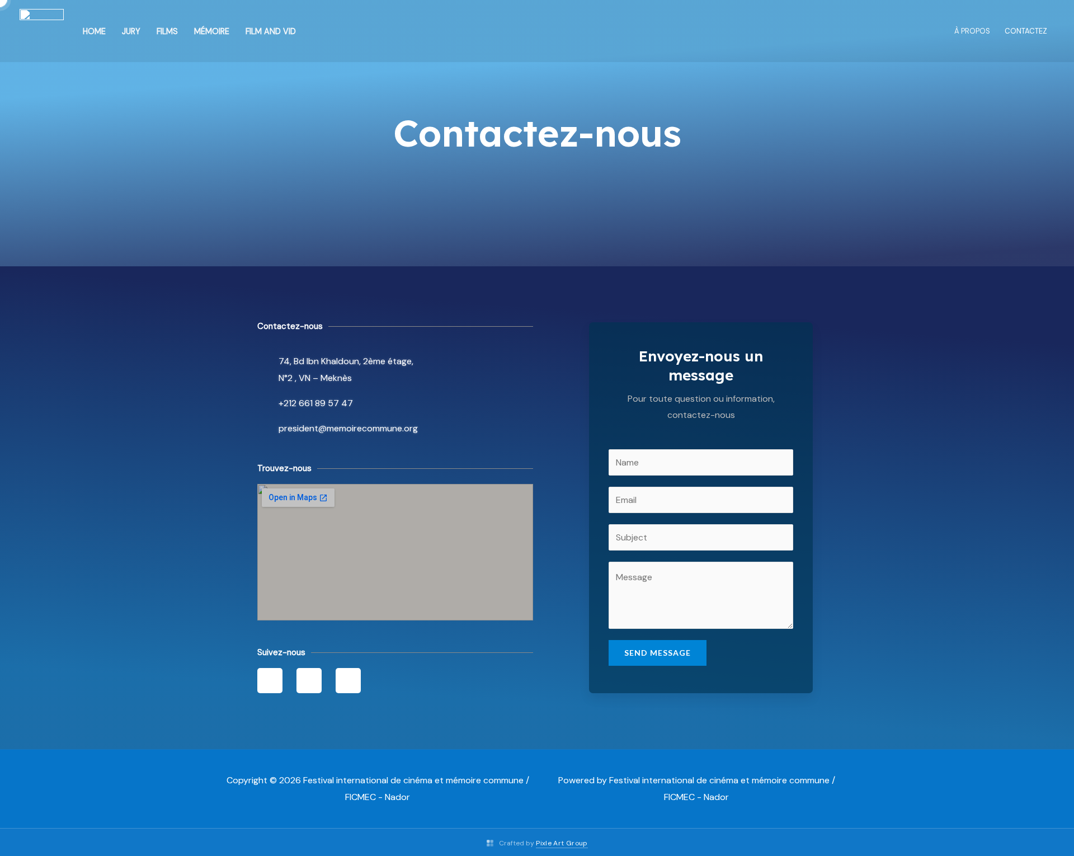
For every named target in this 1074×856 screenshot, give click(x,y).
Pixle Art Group (561, 843)
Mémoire (211, 31)
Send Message (657, 652)
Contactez (1026, 31)
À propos (972, 31)
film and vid (271, 31)
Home (94, 31)
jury (131, 31)
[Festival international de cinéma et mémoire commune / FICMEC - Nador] (42, 30)
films (167, 31)
